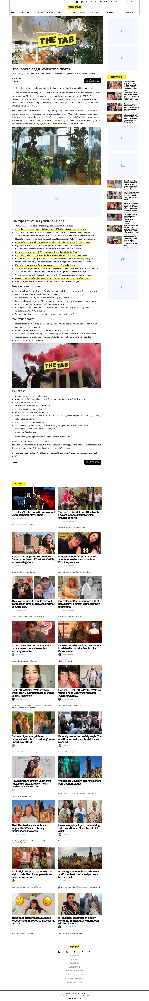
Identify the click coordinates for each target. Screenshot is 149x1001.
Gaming (50, 12)
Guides (82, 12)
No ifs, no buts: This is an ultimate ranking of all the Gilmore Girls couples (47, 281)
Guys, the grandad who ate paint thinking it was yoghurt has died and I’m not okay (51, 255)
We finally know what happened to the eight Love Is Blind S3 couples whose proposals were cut (32, 874)
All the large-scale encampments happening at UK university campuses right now (50, 229)
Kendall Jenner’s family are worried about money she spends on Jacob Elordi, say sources (77, 559)
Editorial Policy (74, 971)
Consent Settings (74, 979)
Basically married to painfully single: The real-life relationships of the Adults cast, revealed (79, 739)
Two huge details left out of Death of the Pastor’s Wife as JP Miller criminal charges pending (79, 515)
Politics (61, 12)
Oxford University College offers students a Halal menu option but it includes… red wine (53, 262)
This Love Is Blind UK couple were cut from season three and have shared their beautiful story (33, 604)
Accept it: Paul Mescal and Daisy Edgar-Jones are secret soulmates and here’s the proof (52, 278)
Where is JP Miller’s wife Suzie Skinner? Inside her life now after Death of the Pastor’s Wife (79, 648)
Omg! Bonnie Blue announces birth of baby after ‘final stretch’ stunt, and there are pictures (79, 604)
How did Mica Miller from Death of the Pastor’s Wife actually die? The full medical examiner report (31, 783)
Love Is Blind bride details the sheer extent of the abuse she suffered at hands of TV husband (130, 219)
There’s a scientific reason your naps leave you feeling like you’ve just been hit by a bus (33, 920)
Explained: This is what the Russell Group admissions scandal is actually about (49, 245)
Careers (74, 963)
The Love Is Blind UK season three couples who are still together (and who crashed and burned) (131, 229)
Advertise (124, 1)
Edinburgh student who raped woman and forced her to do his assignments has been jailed (78, 874)
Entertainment (26, 12)
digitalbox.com (76, 998)
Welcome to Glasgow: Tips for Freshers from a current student (79, 782)
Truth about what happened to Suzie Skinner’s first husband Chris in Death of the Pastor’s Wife (131, 241)
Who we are (104, 1)
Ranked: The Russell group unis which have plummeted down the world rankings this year (54, 258)
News (13, 12)
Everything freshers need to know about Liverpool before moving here (33, 513)
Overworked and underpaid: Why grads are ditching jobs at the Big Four (46, 252)
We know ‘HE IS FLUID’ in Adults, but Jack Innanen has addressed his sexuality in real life (31, 648)
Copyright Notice (74, 975)
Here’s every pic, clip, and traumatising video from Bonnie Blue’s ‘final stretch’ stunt (79, 828)
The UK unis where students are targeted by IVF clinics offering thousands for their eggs (29, 828)
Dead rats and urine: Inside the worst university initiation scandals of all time (48, 249)
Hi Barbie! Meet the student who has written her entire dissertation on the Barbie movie (52, 242)
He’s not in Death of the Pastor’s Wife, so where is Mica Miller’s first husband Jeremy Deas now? (79, 693)
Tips (132, 1)
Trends (40, 12)
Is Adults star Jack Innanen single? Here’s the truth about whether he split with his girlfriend (78, 920)
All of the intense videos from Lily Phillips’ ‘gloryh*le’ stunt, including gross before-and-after (130, 86)
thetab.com (70, 993)
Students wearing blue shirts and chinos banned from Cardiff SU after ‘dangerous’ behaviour (55, 239)
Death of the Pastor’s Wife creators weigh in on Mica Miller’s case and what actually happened (33, 693)
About (74, 959)
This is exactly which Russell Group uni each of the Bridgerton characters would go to (52, 272)
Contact (114, 1)
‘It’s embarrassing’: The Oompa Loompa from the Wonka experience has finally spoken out (54, 275)
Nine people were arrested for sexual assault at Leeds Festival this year (45, 265)
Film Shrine (111, 12)
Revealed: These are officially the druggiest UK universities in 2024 (44, 226)
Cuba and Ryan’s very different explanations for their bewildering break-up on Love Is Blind (33, 739)
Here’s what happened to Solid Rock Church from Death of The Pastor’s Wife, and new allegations (33, 559)
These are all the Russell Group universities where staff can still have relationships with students (56, 268)
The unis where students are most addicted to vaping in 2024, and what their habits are (52, 232)
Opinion (72, 12)
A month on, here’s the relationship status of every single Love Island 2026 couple (131, 107)
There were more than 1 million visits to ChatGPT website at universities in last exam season (54, 236)
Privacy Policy (74, 982)
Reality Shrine (96, 12)
